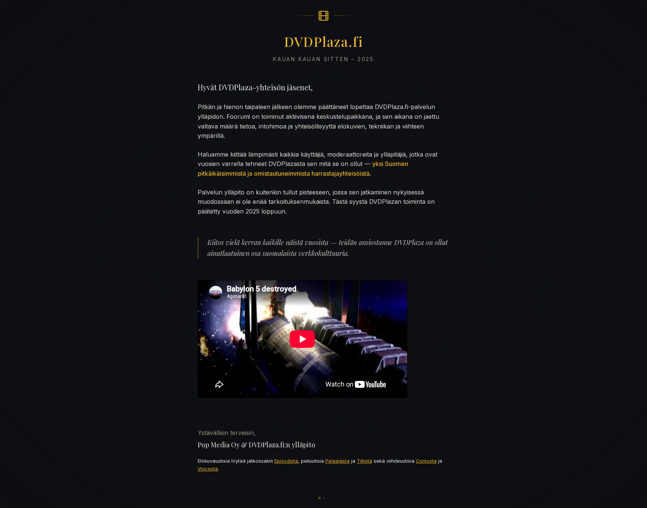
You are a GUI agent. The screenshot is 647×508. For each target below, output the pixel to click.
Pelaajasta (337, 461)
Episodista (286, 461)
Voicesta (208, 469)
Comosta (426, 461)
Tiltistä (364, 461)
